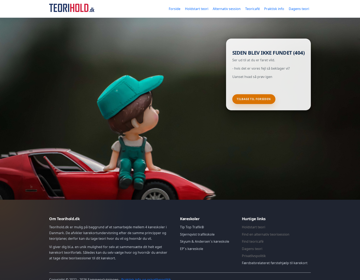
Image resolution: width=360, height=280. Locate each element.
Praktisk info (274, 8)
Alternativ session (227, 8)
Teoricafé (252, 8)
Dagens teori (299, 8)
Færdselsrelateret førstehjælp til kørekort (275, 263)
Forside (174, 8)
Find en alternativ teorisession (265, 234)
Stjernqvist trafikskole (197, 234)
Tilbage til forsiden (254, 99)
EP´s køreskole (191, 248)
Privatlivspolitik (254, 256)
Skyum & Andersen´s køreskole (204, 241)
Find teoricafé (253, 241)
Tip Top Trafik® (192, 227)
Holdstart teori (196, 8)
